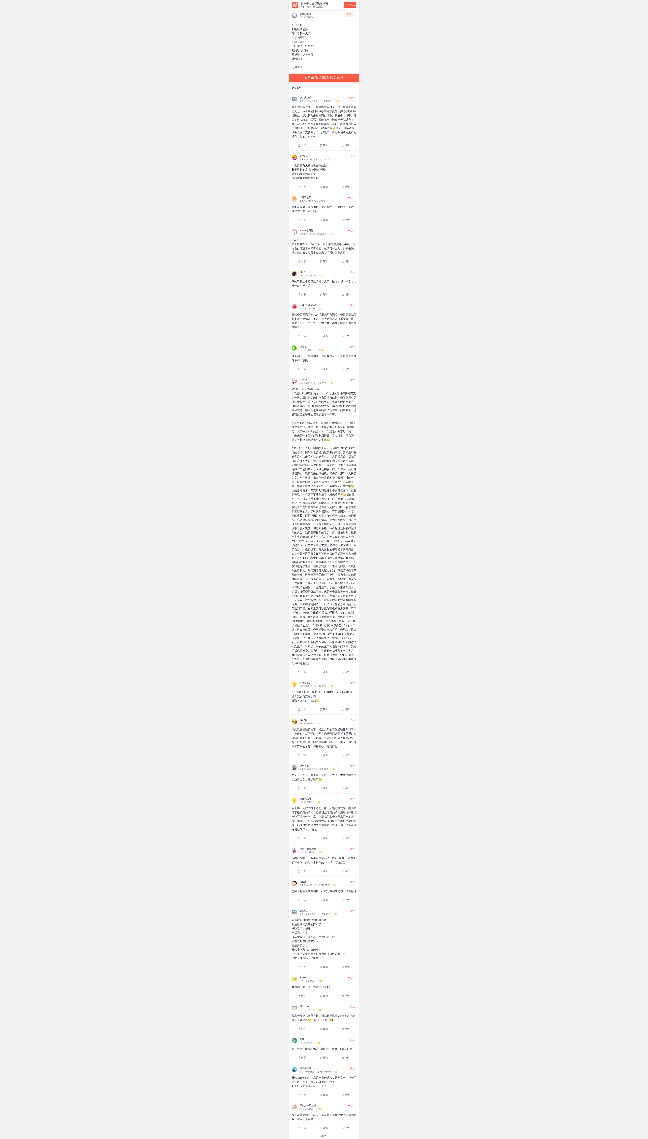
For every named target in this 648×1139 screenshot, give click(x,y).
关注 (348, 14)
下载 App (350, 5)
